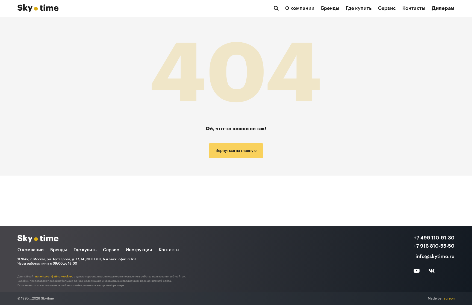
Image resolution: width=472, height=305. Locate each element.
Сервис (387, 8)
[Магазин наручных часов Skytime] (37, 7)
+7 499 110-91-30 (434, 237)
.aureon (448, 298)
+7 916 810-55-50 (434, 246)
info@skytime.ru (435, 256)
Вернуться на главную (236, 151)
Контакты (413, 8)
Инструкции (139, 250)
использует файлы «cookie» (53, 276)
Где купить (358, 8)
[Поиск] (276, 8)
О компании (299, 8)
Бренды (330, 8)
